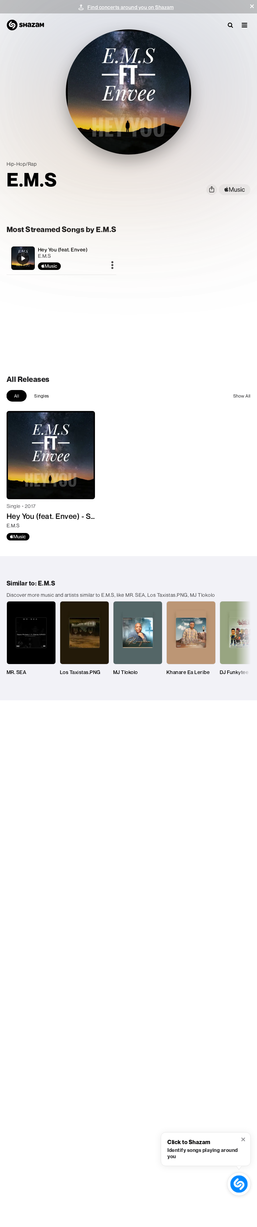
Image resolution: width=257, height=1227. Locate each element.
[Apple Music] (18, 536)
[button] (252, 6)
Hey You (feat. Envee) (63, 249)
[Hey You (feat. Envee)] (62, 258)
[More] (112, 265)
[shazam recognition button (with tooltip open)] (239, 1184)
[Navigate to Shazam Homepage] (25, 25)
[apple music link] (234, 189)
